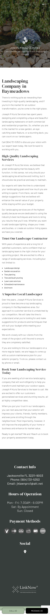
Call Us (13, 610)
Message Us (37, 610)
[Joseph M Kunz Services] (25, 40)
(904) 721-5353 (30, 479)
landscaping (32, 101)
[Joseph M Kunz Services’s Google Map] (25, 552)
